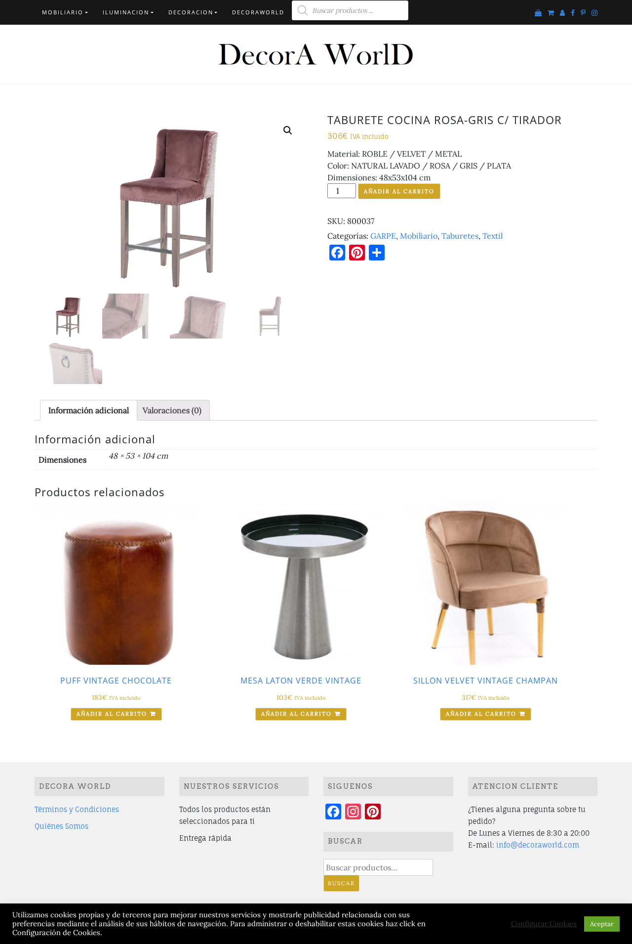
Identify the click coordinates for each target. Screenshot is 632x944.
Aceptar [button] (602, 924)
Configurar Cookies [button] (544, 923)
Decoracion (190, 12)
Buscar (341, 883)
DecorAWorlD (258, 12)
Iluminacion (126, 12)
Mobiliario (62, 12)
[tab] (88, 410)
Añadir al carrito (399, 191)
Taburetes (459, 236)
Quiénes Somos (61, 826)
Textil (492, 236)
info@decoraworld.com (537, 845)
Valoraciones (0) (172, 410)
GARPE (383, 236)
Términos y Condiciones (77, 809)
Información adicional (88, 410)
